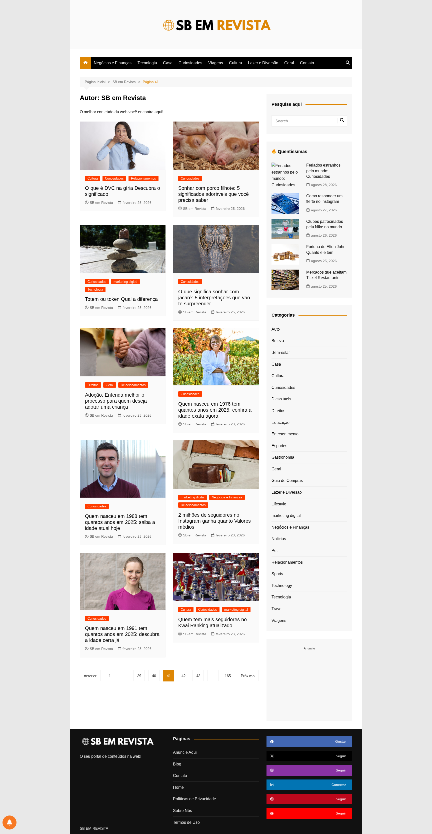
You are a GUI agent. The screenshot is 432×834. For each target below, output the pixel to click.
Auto (276, 329)
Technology (282, 585)
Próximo (247, 676)
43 (198, 676)
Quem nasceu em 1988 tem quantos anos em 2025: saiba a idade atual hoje (120, 522)
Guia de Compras (287, 480)
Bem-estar (281, 352)
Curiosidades (190, 63)
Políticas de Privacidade (194, 799)
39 (139, 676)
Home (178, 787)
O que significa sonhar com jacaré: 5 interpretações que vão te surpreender (214, 297)
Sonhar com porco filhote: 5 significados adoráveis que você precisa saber (213, 194)
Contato (307, 63)
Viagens (215, 63)
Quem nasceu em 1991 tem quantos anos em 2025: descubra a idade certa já (122, 634)
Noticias (279, 539)
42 (184, 676)
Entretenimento (285, 434)
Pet (275, 550)
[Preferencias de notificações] (9, 822)
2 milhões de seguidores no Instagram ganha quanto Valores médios (214, 521)
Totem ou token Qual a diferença (121, 299)
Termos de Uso (186, 822)
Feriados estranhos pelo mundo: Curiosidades (323, 171)
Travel (277, 609)
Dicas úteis (281, 399)
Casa (167, 63)
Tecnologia (147, 63)
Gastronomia (283, 457)
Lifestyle (279, 504)
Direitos (93, 385)
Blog (177, 764)
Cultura (235, 63)
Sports (277, 574)
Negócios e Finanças (113, 63)
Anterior (90, 676)
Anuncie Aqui (185, 752)
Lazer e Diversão (263, 63)
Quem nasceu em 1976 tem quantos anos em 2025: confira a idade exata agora (215, 410)
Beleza (278, 341)
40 (154, 676)
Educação (281, 422)
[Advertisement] (309, 682)
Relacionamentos (143, 178)
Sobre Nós (182, 810)
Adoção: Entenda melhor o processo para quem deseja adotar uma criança (116, 401)
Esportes (279, 446)
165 (228, 676)
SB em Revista (101, 203)
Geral (289, 63)
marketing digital (125, 282)
